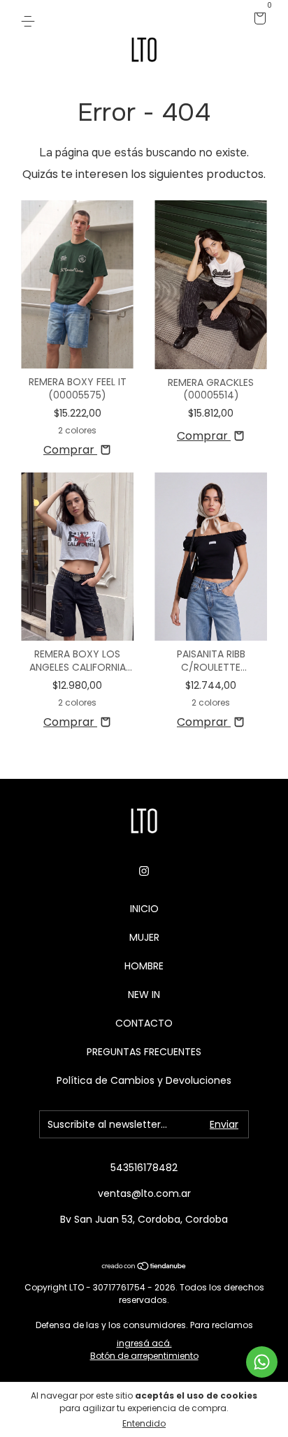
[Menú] (30, 19)
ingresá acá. (144, 1343)
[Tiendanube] (144, 1267)
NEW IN (144, 995)
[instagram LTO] (144, 871)
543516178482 (144, 1168)
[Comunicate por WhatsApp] (262, 1362)
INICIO (144, 909)
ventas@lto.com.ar (144, 1193)
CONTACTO (144, 1023)
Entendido (144, 1423)
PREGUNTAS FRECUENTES (144, 1052)
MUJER (144, 937)
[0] (257, 19)
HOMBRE (144, 966)
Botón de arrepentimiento (144, 1356)
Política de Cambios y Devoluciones (144, 1080)
